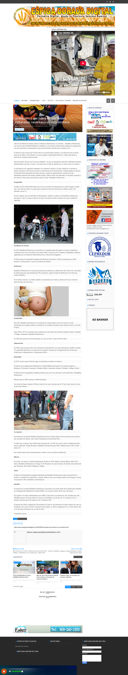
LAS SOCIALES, (45, 126)
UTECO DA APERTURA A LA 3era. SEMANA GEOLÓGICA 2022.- (22, 576)
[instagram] (113, 1)
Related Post (18, 557)
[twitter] (110, 1)
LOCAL (44, 100)
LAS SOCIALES (17, 562)
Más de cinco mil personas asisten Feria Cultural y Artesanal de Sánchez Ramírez (47, 577)
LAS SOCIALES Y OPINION (63, 100)
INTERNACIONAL (35, 100)
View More (79, 557)
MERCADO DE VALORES (80, 100)
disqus (73, 587)
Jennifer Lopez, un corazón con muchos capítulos (69, 576)
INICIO (17, 100)
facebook (79, 587)
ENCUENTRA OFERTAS (21, 646)
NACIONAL (25, 100)
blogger (67, 587)
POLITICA (50, 100)
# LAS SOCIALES (22, 519)
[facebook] (107, 1)
